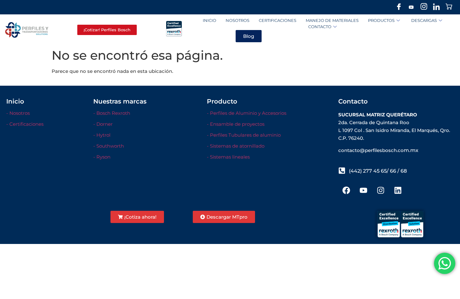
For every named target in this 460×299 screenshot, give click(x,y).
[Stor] (448, 7)
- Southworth (108, 146)
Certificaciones (277, 20)
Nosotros (237, 20)
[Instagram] (423, 7)
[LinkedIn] (436, 7)
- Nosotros (18, 113)
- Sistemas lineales (228, 157)
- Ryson (101, 157)
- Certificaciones (24, 124)
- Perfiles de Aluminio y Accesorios (246, 113)
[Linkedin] (398, 190)
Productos (381, 20)
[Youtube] (411, 7)
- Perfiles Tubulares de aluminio (244, 135)
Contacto (319, 26)
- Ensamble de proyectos (235, 124)
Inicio (209, 20)
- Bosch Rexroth (111, 113)
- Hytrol (101, 135)
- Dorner (103, 124)
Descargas (424, 20)
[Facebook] (398, 7)
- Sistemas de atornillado (235, 146)
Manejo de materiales (332, 20)
